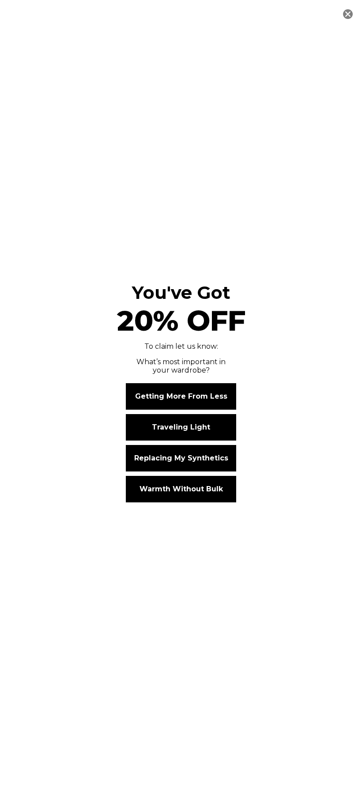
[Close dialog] (348, 14)
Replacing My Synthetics (181, 458)
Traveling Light (181, 427)
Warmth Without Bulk (181, 489)
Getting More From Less (181, 396)
